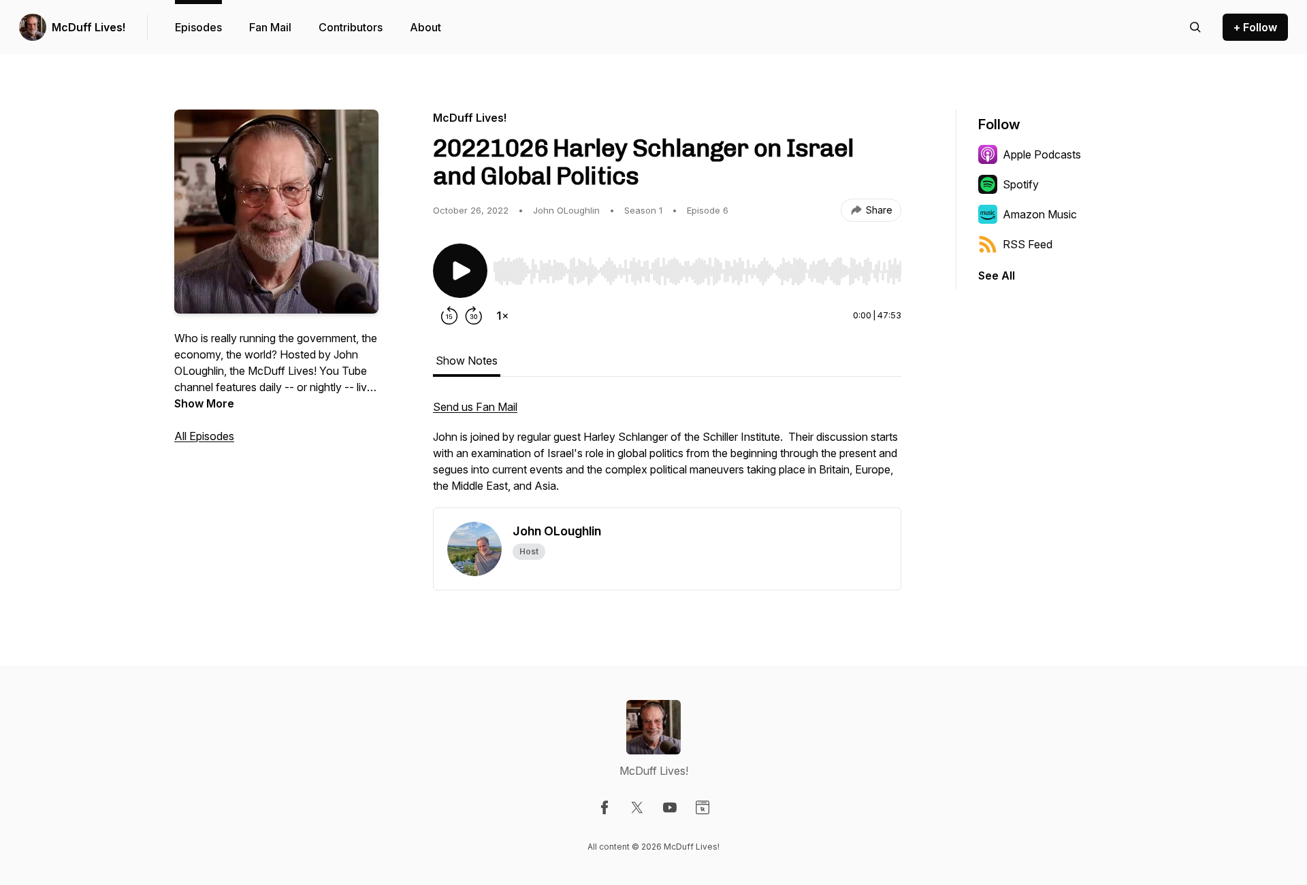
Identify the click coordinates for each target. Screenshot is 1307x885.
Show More (204, 403)
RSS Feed (1027, 244)
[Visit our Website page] (702, 807)
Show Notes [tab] (467, 360)
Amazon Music (1040, 214)
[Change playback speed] (502, 315)
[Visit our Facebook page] (604, 807)
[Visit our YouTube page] (670, 807)
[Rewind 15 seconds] (449, 315)
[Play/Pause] (460, 271)
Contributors (351, 27)
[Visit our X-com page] (637, 807)
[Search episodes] (1195, 27)
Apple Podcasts (1042, 154)
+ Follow (1255, 27)
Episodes (198, 27)
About (425, 27)
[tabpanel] (667, 453)
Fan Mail (270, 27)
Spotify (1021, 184)
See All (996, 275)
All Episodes (204, 436)
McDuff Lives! (88, 27)
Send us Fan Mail (475, 407)
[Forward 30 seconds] (473, 315)
